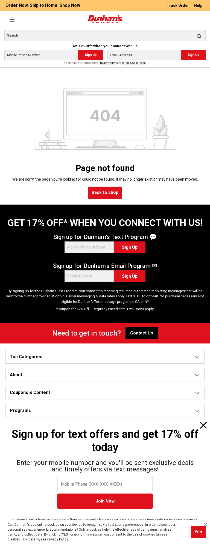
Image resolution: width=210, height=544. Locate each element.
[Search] (199, 36)
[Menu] (12, 20)
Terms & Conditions (134, 62)
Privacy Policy (107, 62)
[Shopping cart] (202, 16)
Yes (198, 531)
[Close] (203, 425)
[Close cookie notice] (205, 524)
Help (198, 5)
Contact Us (141, 333)
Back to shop (105, 192)
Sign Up (91, 55)
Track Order (178, 5)
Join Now (105, 501)
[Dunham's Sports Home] (105, 19)
